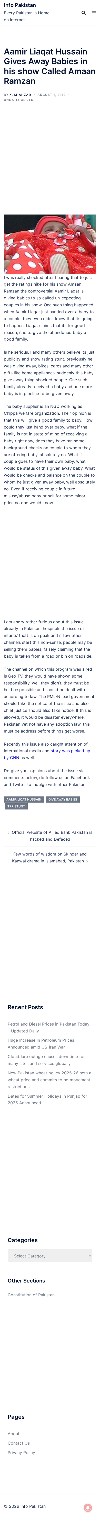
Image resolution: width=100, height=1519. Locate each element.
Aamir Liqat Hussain (23, 799)
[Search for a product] (84, 13)
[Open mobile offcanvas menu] (94, 12)
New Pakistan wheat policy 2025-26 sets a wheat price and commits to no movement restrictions (49, 1079)
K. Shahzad (20, 95)
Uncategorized (19, 100)
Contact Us (19, 1443)
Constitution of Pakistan (31, 1294)
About (13, 1433)
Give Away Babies (62, 799)
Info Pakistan (20, 5)
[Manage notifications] (88, 1508)
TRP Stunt (16, 806)
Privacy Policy (21, 1452)
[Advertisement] (50, 162)
